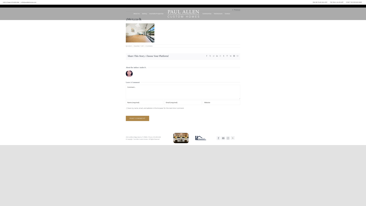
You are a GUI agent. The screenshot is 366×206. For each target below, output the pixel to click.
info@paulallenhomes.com (28, 2)
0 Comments (149, 46)
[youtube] (223, 138)
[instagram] (228, 138)
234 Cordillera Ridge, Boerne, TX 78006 (136, 137)
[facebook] (218, 138)
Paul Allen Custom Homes (140, 139)
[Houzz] (233, 138)
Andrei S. (129, 46)
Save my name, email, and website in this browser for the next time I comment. (156, 108)
